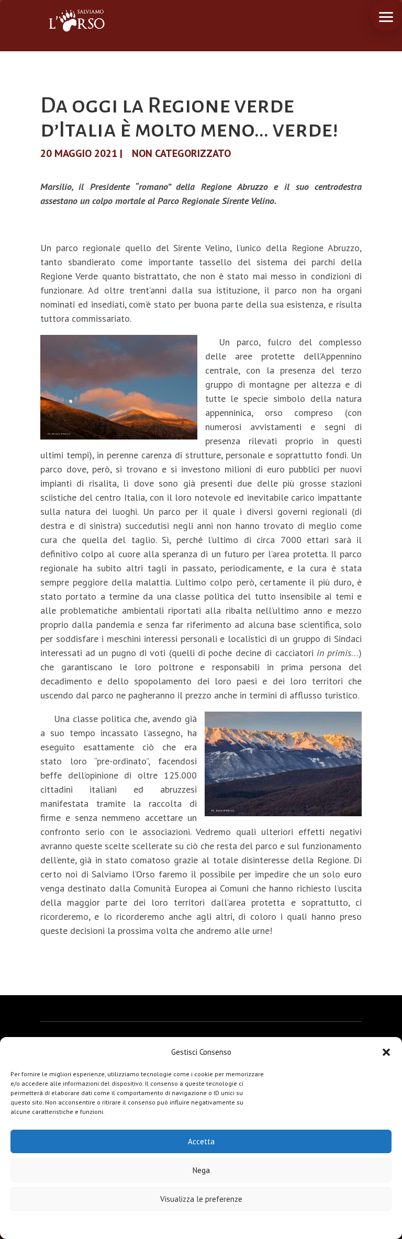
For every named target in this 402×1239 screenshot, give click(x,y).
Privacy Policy (227, 1224)
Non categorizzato (181, 153)
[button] (386, 1052)
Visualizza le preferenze (201, 1199)
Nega (201, 1170)
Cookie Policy (169, 1224)
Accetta (201, 1141)
